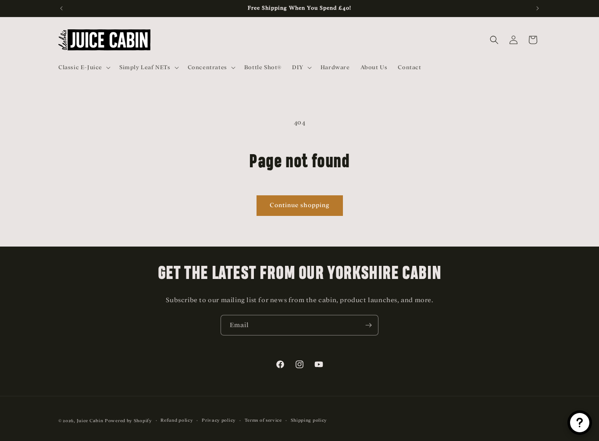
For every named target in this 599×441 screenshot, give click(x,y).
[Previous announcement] (61, 8)
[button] (83, 67)
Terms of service (263, 420)
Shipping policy (309, 420)
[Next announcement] (537, 8)
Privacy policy (219, 420)
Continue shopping (300, 205)
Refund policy (176, 420)
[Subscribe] (368, 325)
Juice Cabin (90, 420)
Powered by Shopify (128, 420)
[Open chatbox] (579, 422)
